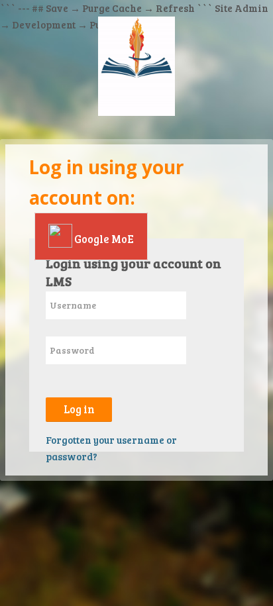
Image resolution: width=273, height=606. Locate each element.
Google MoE (103, 239)
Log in (79, 409)
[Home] (137, 68)
